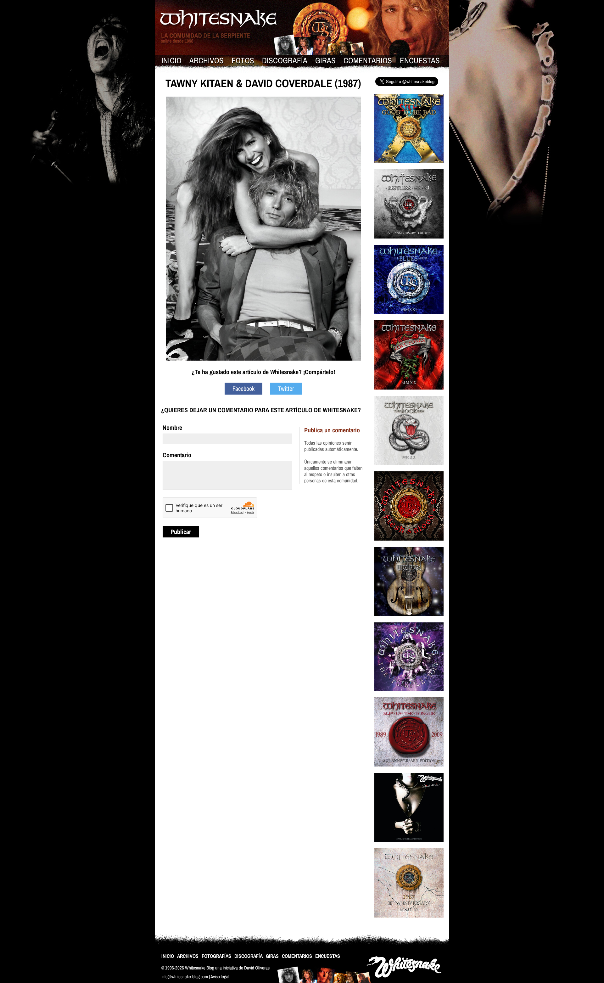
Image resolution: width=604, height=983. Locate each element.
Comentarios (368, 60)
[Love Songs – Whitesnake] (409, 393)
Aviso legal (219, 976)
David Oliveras (257, 967)
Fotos (243, 60)
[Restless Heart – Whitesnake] (409, 242)
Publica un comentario (332, 430)
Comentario (177, 455)
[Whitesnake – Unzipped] (409, 620)
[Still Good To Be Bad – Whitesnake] (409, 167)
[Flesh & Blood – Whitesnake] (409, 544)
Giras (325, 60)
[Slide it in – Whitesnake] (409, 846)
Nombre (172, 427)
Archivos (206, 60)
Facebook (243, 388)
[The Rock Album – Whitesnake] (409, 469)
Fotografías (216, 955)
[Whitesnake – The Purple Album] (409, 695)
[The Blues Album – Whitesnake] (409, 318)
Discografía (284, 60)
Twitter (286, 388)
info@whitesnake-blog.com (184, 976)
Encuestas (420, 60)
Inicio (171, 60)
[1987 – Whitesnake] (409, 921)
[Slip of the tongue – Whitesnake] (409, 770)
